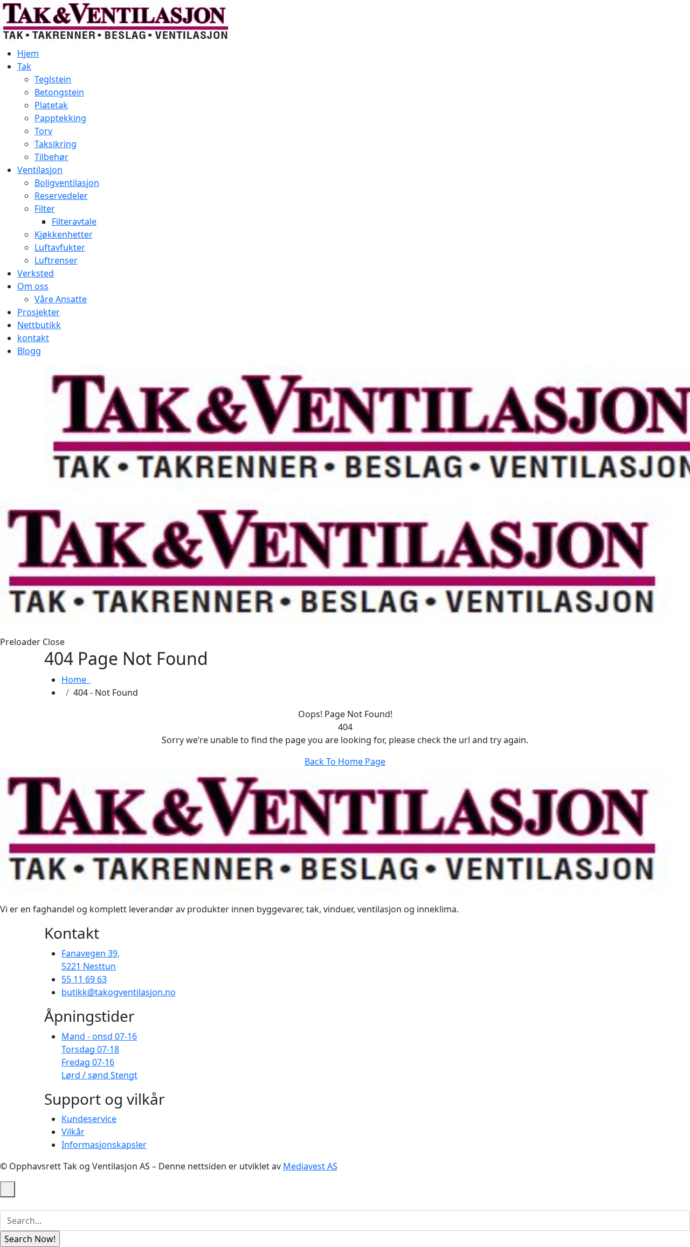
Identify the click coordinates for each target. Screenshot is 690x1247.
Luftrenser (56, 260)
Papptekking (60, 118)
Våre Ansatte (60, 299)
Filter (44, 208)
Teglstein (52, 79)
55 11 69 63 (84, 979)
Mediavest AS (310, 1166)
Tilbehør (51, 157)
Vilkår (73, 1132)
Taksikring (55, 144)
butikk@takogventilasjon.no (118, 992)
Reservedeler (61, 196)
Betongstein (59, 92)
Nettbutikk (39, 325)
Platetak (51, 105)
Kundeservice (88, 1119)
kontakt (33, 338)
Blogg (29, 351)
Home (76, 679)
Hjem (28, 53)
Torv (43, 131)
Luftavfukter (59, 247)
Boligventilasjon (66, 183)
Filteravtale (74, 221)
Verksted (35, 273)
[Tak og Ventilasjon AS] (116, 23)
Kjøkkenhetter (63, 234)
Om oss (33, 286)
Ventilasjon (40, 170)
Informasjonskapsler (104, 1145)
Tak (24, 66)
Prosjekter (38, 312)
